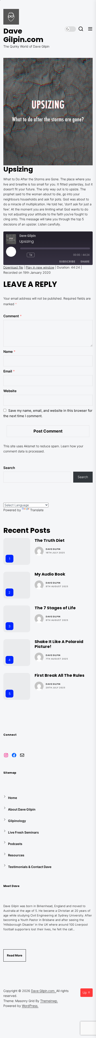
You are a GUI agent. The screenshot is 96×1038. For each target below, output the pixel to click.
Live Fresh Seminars (23, 832)
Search (9, 468)
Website (10, 391)
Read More (14, 955)
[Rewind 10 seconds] (22, 254)
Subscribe (67, 261)
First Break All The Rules (59, 675)
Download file (13, 267)
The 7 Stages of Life (55, 608)
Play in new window (40, 267)
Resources (16, 855)
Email (9, 371)
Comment (12, 316)
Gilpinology (17, 821)
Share (85, 261)
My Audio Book (50, 574)
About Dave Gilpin (21, 809)
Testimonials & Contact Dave (29, 867)
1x (30, 254)
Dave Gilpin (53, 549)
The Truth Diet (50, 540)
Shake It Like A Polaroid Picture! (59, 644)
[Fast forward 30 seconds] (39, 254)
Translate (37, 510)
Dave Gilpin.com (23, 35)
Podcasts (15, 844)
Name (9, 351)
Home (12, 798)
